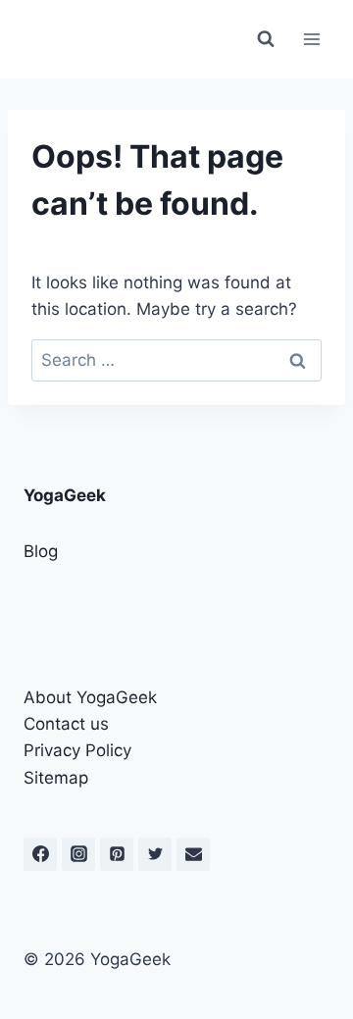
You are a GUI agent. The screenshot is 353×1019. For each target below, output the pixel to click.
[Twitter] (155, 854)
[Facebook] (40, 854)
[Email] (193, 854)
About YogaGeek (90, 697)
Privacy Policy (77, 750)
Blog (41, 551)
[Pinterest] (116, 854)
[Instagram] (78, 854)
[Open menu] (311, 39)
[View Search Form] (265, 39)
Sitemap (56, 778)
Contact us (66, 724)
